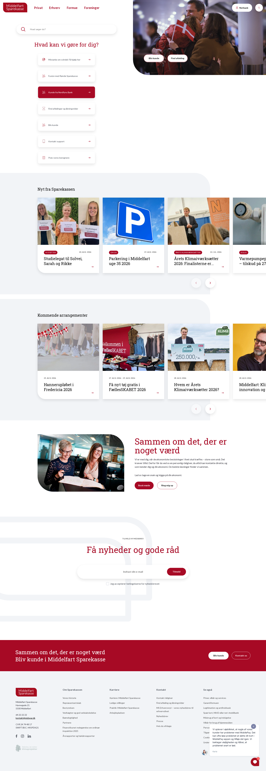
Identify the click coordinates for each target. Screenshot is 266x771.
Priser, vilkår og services (214, 698)
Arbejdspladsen (117, 712)
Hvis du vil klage (163, 726)
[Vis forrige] (196, 283)
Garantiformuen (211, 703)
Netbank (243, 7)
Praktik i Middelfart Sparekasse (124, 708)
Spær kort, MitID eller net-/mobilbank (221, 712)
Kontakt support (56, 141)
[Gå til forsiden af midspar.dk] (15, 8)
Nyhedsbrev (162, 716)
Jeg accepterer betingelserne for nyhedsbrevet (134, 583)
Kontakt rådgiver (164, 698)
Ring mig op (167, 485)
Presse (159, 721)
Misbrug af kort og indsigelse (217, 717)
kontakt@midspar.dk (25, 718)
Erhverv (54, 8)
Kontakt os (241, 655)
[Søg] (259, 8)
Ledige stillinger (117, 703)
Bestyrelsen (68, 708)
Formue (72, 8)
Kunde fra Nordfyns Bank (60, 92)
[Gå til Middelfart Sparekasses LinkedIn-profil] (29, 736)
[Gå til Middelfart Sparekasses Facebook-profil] (16, 736)
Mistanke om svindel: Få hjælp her (64, 59)
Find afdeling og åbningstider (170, 703)
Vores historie (69, 698)
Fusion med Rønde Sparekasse (63, 76)
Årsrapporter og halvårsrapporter (79, 736)
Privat (38, 8)
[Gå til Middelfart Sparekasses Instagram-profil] (22, 736)
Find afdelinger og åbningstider (63, 108)
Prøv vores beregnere (58, 157)
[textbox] (66, 29)
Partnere (67, 722)
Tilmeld (176, 571)
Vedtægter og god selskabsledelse (79, 712)
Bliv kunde (53, 125)
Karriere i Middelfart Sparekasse (125, 698)
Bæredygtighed (70, 717)
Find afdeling (177, 58)
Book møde (144, 485)
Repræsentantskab (72, 703)
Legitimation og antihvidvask (217, 708)
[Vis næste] (210, 283)
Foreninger (91, 8)
